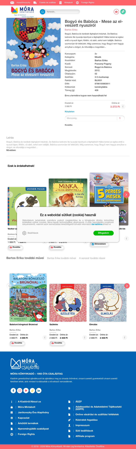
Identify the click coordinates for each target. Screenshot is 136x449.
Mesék (98, 57)
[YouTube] (26, 390)
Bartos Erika (71, 30)
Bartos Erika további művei (25, 258)
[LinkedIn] (38, 390)
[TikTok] (32, 390)
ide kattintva (97, 224)
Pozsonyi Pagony (103, 64)
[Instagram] (19, 390)
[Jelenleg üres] (116, 11)
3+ (96, 54)
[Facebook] (13, 390)
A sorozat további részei (92, 258)
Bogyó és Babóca (103, 67)
